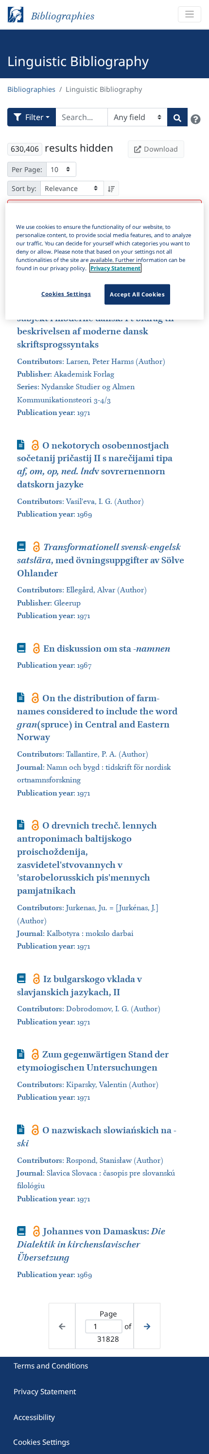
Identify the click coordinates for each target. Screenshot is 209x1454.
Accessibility (34, 1417)
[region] (104, 261)
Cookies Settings (41, 1442)
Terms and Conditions (51, 1365)
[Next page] (147, 1326)
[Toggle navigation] (189, 14)
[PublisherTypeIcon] (35, 445)
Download (161, 149)
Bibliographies (31, 89)
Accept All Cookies (137, 294)
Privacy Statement (45, 1391)
